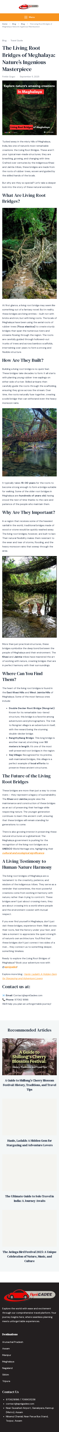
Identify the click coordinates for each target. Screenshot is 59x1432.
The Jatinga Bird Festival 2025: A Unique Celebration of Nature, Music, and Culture (29, 1256)
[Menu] (25, 17)
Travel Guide (17, 40)
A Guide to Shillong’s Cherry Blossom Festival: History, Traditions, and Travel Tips (29, 1085)
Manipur (6, 1355)
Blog (4, 40)
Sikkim (5, 1374)
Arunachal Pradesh (12, 1342)
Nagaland (7, 1368)
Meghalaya (8, 1361)
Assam (6, 1348)
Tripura (6, 1381)
